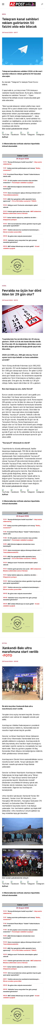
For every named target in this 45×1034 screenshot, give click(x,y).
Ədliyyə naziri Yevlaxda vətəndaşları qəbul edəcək (20, 206)
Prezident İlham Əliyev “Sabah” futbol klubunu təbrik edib (21, 175)
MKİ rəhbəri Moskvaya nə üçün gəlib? (21, 247)
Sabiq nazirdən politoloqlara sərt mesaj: (21, 169)
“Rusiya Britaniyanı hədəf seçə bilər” (22, 163)
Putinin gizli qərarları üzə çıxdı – (22, 212)
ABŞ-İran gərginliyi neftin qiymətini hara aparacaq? (20, 200)
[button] (3, 4)
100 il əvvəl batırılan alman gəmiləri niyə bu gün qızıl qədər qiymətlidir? (22, 225)
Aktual (4, 643)
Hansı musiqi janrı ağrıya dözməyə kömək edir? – (22, 194)
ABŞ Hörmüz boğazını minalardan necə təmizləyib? (19, 188)
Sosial (4, 285)
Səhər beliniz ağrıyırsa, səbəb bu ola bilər (20, 218)
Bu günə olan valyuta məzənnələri (17, 236)
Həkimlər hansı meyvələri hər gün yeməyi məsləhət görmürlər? (20, 241)
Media (4, 14)
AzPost (5, 137)
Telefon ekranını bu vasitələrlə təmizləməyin (21, 231)
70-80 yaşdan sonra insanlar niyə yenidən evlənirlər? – (20, 181)
